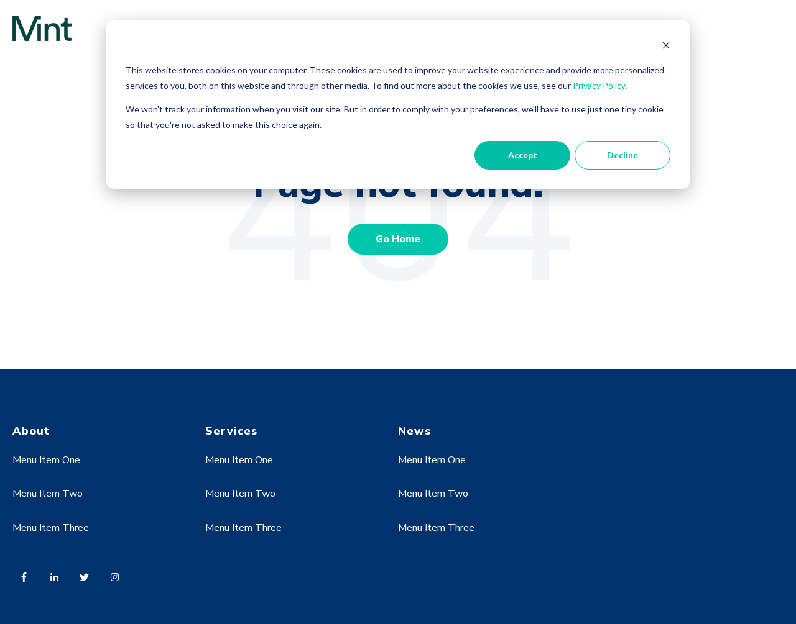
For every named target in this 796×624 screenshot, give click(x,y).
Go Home (398, 239)
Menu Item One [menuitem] (46, 460)
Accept (522, 155)
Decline (622, 155)
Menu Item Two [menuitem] (47, 493)
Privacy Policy (599, 85)
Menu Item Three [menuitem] (50, 528)
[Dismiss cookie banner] (666, 47)
